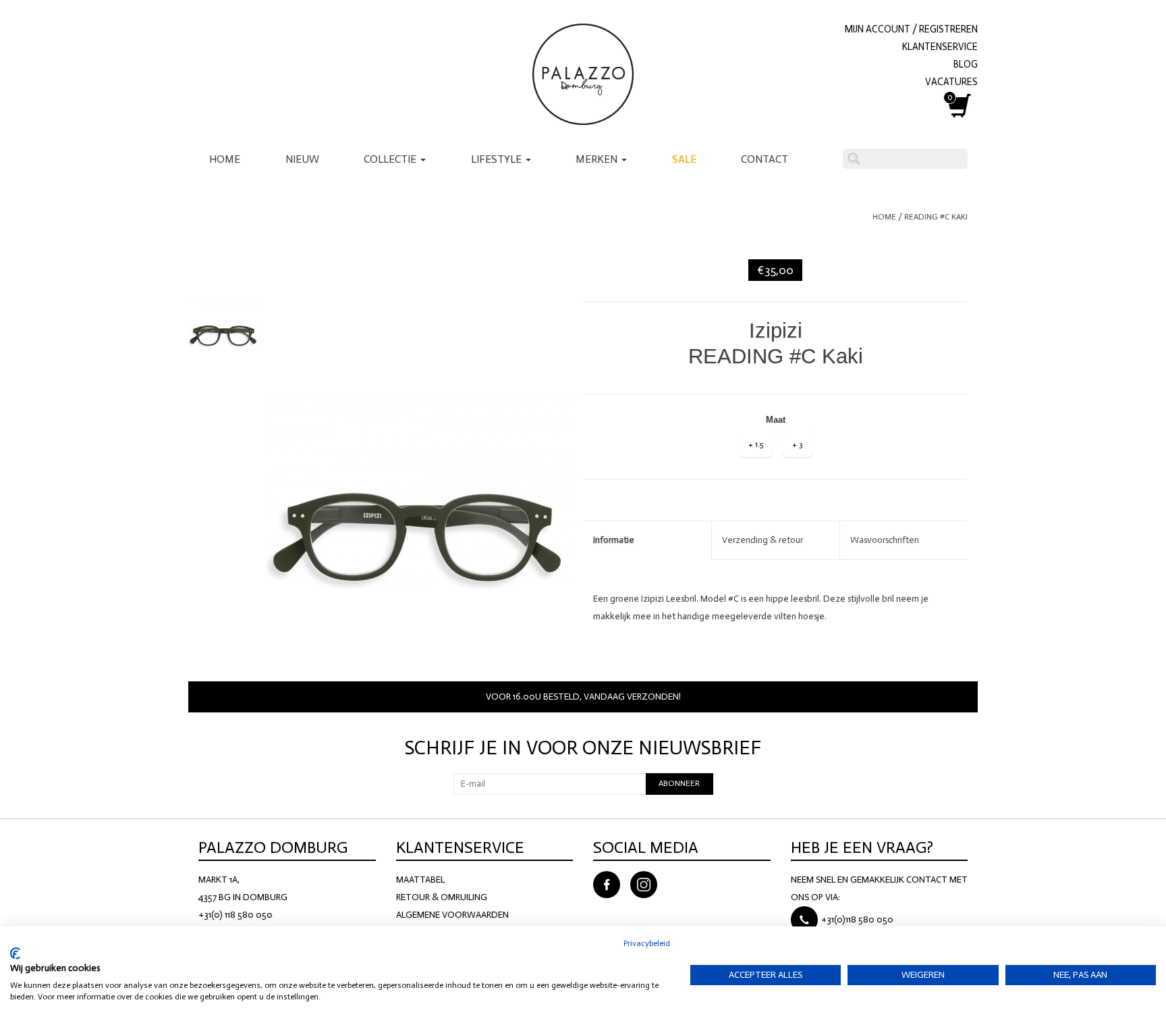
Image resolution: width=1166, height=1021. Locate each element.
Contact (764, 159)
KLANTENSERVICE (940, 46)
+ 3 (797, 444)
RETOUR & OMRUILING (441, 897)
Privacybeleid (646, 943)
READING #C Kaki (936, 216)
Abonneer (679, 783)
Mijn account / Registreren (911, 29)
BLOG (965, 64)
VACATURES (951, 81)
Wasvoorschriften (884, 540)
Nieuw (302, 159)
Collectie (391, 159)
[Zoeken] (854, 159)
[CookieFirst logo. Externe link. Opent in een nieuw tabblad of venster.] (15, 953)
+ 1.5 (755, 444)
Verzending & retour (762, 540)
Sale (684, 159)
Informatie (613, 540)
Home (224, 159)
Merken (598, 159)
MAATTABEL (420, 879)
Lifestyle (497, 159)
